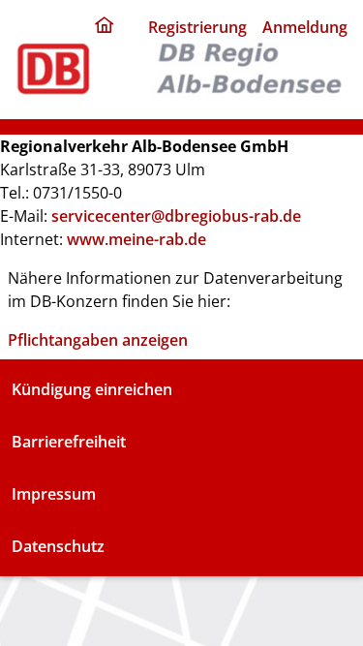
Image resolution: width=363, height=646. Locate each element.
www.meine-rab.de (136, 239)
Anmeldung (305, 27)
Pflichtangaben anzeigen (98, 340)
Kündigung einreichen (92, 389)
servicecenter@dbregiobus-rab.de (176, 216)
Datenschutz (58, 546)
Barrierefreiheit (69, 441)
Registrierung (197, 27)
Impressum (54, 494)
